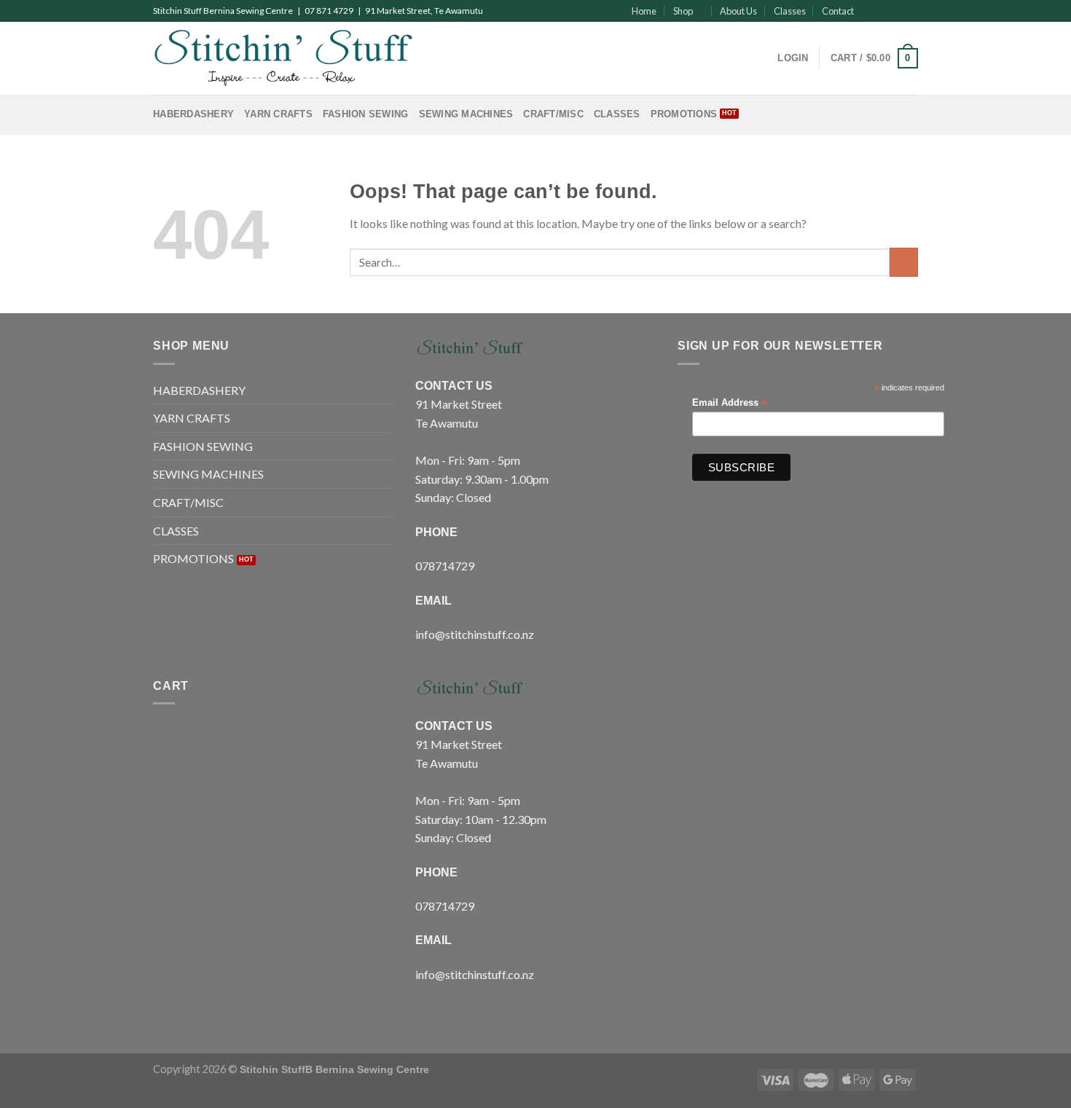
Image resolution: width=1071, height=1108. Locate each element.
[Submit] (904, 262)
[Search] (761, 58)
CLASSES (617, 114)
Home (644, 11)
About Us (738, 11)
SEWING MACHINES (466, 114)
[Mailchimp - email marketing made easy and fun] (912, 471)
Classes (790, 11)
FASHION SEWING (366, 114)
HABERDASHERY (193, 114)
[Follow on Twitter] (896, 11)
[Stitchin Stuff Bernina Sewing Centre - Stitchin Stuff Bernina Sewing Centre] (283, 58)
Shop (683, 11)
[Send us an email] (910, 11)
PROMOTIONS (684, 114)
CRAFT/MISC (553, 114)
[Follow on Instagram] (883, 11)
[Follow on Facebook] (869, 11)
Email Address (729, 403)
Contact (838, 11)
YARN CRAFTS (278, 114)
